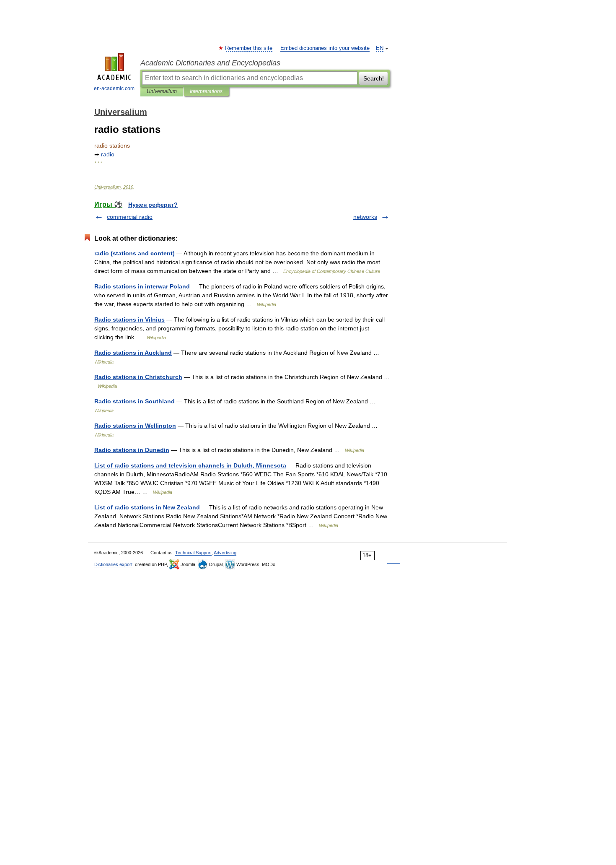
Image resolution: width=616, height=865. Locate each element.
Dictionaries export (113, 564)
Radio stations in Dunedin (131, 450)
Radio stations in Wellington (135, 425)
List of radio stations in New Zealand (147, 507)
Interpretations (206, 91)
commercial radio (130, 216)
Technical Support (193, 552)
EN (379, 48)
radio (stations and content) (134, 253)
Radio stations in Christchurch (138, 377)
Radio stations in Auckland (133, 352)
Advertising (225, 552)
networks (365, 216)
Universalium (162, 91)
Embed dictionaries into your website (325, 48)
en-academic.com (114, 88)
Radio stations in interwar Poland (142, 286)
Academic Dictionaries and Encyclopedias (210, 63)
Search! (373, 78)
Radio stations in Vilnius (129, 319)
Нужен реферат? (153, 204)
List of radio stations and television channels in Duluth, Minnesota (190, 465)
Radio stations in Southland (134, 401)
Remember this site (249, 48)
